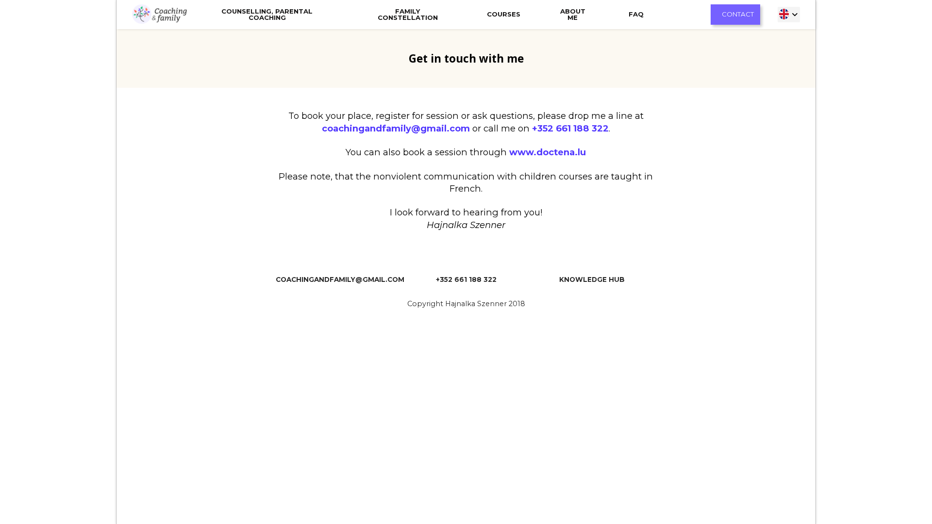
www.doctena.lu (547, 152)
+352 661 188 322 (570, 128)
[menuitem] (789, 14)
